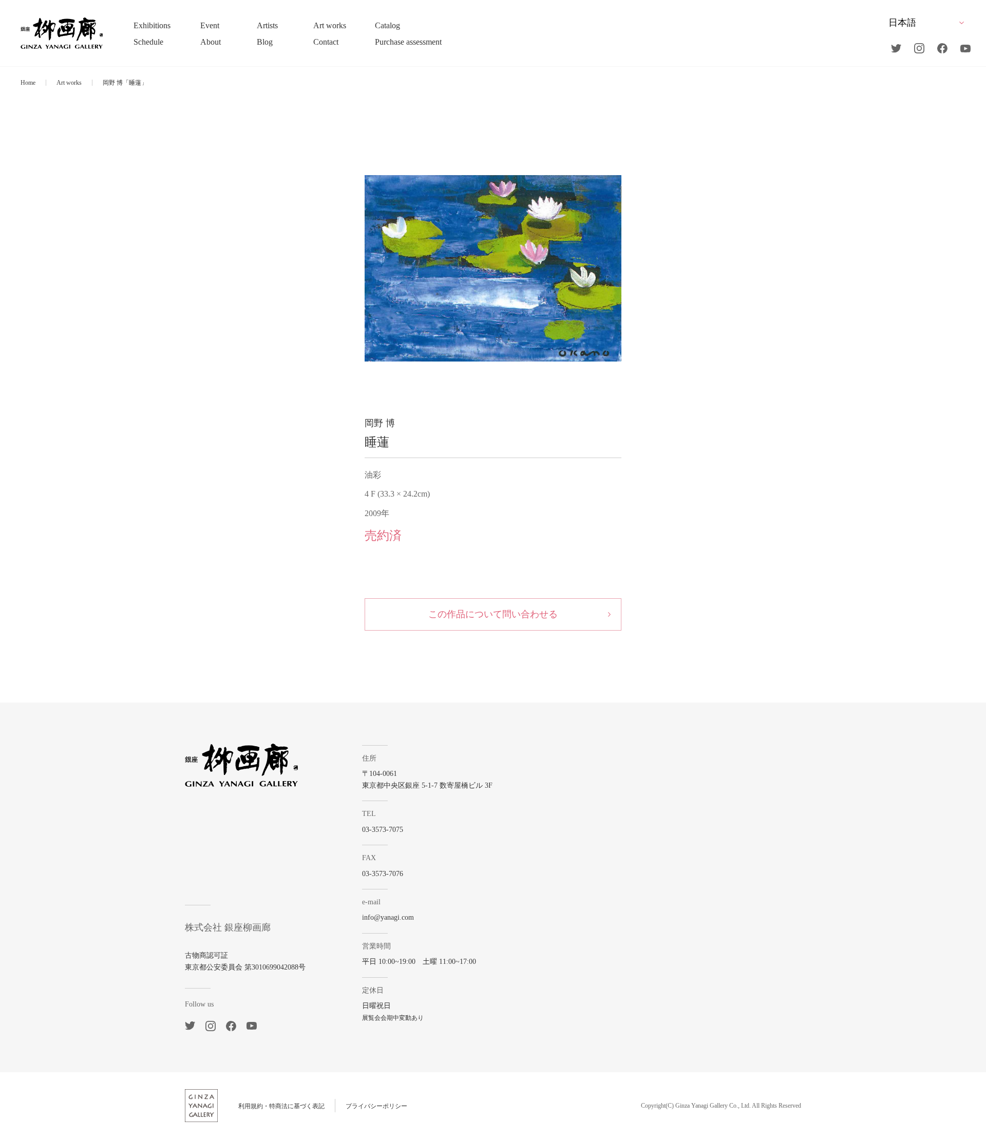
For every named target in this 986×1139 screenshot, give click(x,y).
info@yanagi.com (388, 917)
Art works (69, 82)
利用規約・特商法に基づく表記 (281, 1106)
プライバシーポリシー (376, 1106)
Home (28, 82)
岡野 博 (380, 423)
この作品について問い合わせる (493, 614)
